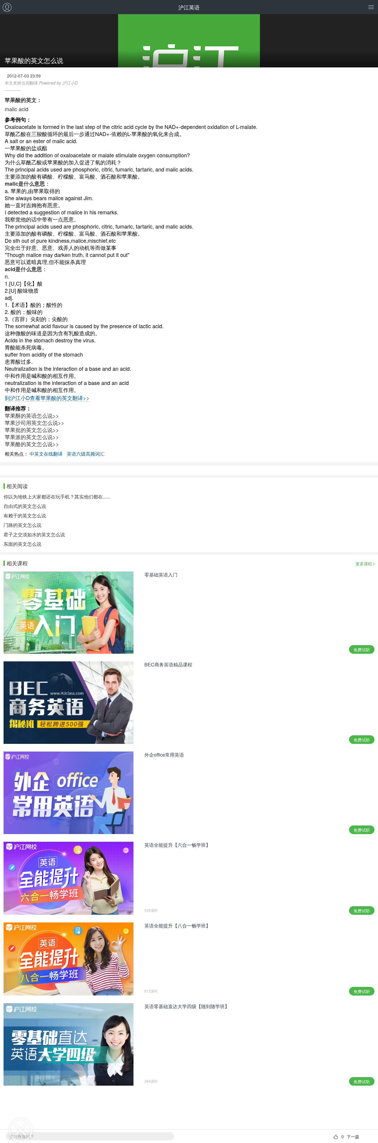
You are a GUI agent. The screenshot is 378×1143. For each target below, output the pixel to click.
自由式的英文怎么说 (25, 506)
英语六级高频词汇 (86, 453)
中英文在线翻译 (46, 453)
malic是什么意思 (25, 183)
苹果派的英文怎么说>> (32, 437)
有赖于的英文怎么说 (25, 515)
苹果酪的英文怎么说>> (32, 444)
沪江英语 (189, 7)
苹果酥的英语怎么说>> (32, 415)
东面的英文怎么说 (22, 543)
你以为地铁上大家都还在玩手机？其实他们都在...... (57, 496)
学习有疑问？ (21, 1136)
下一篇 (353, 1136)
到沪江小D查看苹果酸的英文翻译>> (47, 397)
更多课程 (364, 563)
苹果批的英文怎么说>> (32, 429)
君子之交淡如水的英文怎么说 (34, 534)
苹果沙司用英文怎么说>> (34, 422)
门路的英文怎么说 (22, 525)
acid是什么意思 (23, 269)
